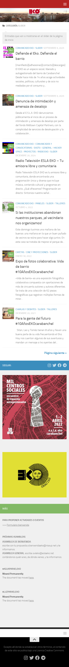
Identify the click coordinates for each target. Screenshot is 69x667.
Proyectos (30, 151)
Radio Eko (43, 151)
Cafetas (20, 252)
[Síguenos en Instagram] (49, 365)
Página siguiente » (55, 353)
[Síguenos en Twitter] (54, 365)
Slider (39, 48)
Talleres (60, 203)
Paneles (39, 203)
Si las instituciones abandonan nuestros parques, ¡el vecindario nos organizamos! (39, 217)
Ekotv (37, 147)
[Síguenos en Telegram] (65, 365)
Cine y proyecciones (37, 252)
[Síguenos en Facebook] (59, 365)
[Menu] (65, 4)
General (47, 147)
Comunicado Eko (25, 48)
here (31, 577)
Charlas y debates (26, 309)
